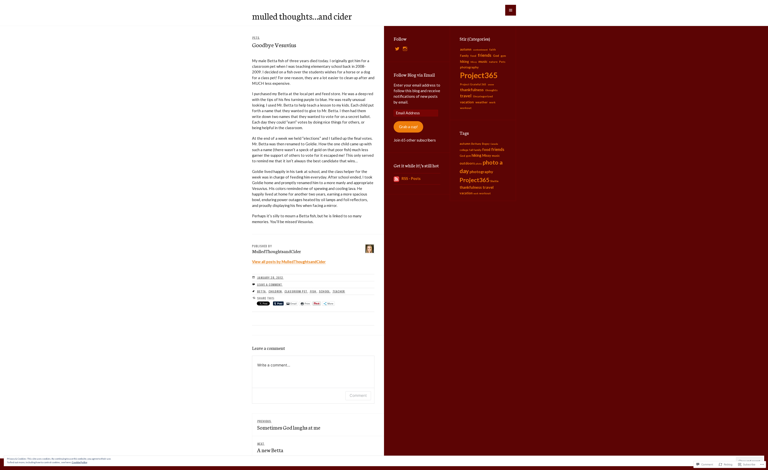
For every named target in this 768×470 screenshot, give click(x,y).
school (324, 291)
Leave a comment (269, 284)
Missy (474, 62)
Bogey (486, 143)
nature (493, 61)
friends (484, 55)
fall (471, 150)
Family (464, 55)
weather (481, 102)
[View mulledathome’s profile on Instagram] (405, 48)
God (496, 55)
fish (313, 291)
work (492, 102)
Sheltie (494, 181)
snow (491, 84)
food (473, 55)
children (275, 291)
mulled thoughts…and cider (302, 16)
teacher (339, 291)
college (464, 150)
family (477, 150)
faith (492, 49)
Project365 (479, 75)
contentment (480, 49)
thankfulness (472, 89)
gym (503, 55)
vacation (467, 102)
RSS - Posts (411, 178)
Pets (255, 37)
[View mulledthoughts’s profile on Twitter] (397, 48)
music (482, 61)
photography (469, 67)
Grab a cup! (408, 126)
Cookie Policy (79, 462)
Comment (358, 395)
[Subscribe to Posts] (396, 178)
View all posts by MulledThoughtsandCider (289, 261)
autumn (465, 49)
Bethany (476, 143)
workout (466, 108)
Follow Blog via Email (414, 74)
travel (465, 95)
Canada (494, 144)
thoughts (491, 90)
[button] (510, 10)
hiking (464, 61)
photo (479, 163)
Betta (261, 291)
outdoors (467, 163)
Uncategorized (483, 96)
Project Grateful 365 (473, 84)
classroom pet (296, 291)
